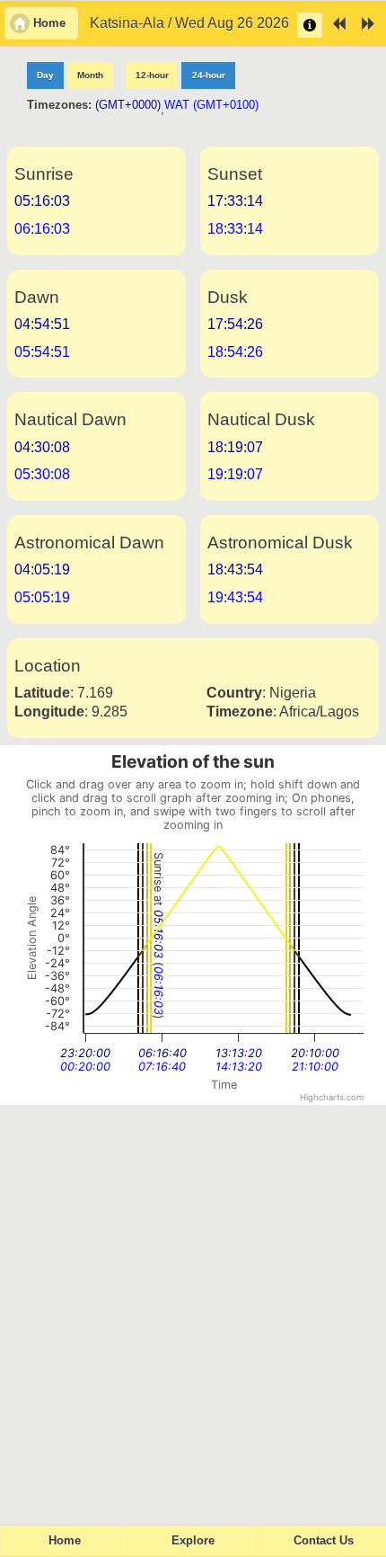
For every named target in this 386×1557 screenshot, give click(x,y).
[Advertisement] (193, 1307)
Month (90, 75)
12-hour (152, 75)
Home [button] (49, 23)
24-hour (208, 75)
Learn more (309, 25)
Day (45, 75)
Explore (193, 1541)
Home (64, 1541)
